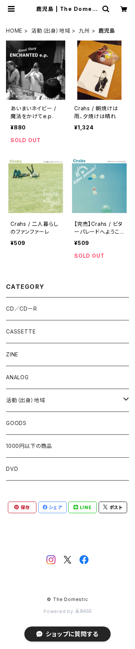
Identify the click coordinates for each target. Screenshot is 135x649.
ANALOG (17, 377)
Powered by (59, 611)
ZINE (12, 354)
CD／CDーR (21, 308)
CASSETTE (21, 331)
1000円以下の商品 (29, 446)
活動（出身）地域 (50, 30)
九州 (84, 30)
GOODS (16, 423)
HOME (14, 30)
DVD (12, 469)
